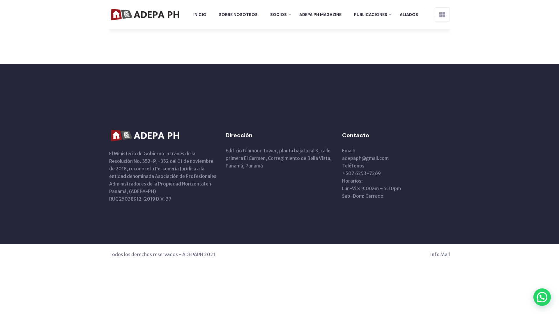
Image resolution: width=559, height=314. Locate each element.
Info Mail (440, 254)
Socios (278, 14)
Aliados (409, 14)
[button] (542, 297)
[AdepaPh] (146, 14)
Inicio (199, 14)
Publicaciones (370, 14)
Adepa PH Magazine (320, 14)
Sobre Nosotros (238, 14)
